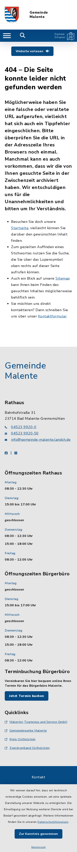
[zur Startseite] (12, 15)
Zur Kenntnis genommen (38, 834)
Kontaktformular (52, 316)
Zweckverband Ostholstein (29, 748)
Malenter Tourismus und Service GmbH (38, 722)
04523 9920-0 (23, 427)
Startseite (19, 228)
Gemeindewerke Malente (28, 730)
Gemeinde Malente (39, 14)
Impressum (38, 847)
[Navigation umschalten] (7, 35)
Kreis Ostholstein (22, 739)
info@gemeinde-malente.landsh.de (41, 439)
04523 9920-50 (25, 433)
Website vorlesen (30, 51)
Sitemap (62, 278)
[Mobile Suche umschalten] (22, 36)
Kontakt (38, 777)
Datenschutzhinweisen (53, 822)
